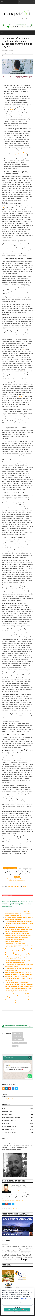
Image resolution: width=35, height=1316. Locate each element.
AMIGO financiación (14, 1259)
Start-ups (15, 1046)
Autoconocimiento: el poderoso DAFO (17, 994)
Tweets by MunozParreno (9, 1099)
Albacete (5, 1251)
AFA (21, 1251)
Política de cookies (25, 1298)
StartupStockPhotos (13, 886)
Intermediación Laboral (17, 1126)
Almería (15, 1251)
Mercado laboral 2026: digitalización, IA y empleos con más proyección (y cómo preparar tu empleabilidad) (18, 956)
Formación (17, 1123)
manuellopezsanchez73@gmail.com (12, 1200)
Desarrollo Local (17, 1111)
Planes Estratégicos (18, 1039)
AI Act (19, 1253)
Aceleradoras (5, 1259)
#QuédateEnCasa (25, 1249)
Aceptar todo (17, 1303)
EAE (23, 349)
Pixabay (25, 886)
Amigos (25, 1259)
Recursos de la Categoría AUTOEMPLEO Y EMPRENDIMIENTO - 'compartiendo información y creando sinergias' (18, 77)
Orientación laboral (17, 1129)
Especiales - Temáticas (17, 1120)
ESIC (11, 110)
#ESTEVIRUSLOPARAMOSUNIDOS (17, 1246)
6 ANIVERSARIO (25, 1253)
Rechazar (18, 1307)
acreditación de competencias (10, 1249)
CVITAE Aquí (16, 1208)
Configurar (17, 1312)
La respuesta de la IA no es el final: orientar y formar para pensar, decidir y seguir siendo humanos (19, 923)
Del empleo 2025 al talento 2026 (15, 943)
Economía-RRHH (17, 1114)
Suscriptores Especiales (17, 1132)
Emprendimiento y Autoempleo (11, 53)
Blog (17, 1108)
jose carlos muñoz (7, 55)
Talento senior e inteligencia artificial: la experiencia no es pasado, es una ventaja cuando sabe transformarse (18, 913)
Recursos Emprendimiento (20, 1043)
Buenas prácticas (17, 1033)
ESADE (20, 396)
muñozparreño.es (16, 1191)
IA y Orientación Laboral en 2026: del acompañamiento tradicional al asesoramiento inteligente (16, 939)
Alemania (5, 1244)
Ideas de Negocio (17, 1036)
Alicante (12, 1257)
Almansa (7, 1253)
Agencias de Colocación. (24, 1257)
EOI (3, 208)
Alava (11, 1251)
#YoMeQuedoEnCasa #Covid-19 (16, 1255)
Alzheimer (5, 1257)
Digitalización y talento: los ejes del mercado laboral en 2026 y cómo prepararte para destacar (18, 978)
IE (22, 371)
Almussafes (14, 1253)
